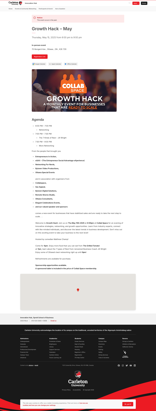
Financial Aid (24, 352)
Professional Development (28, 349)
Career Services (79, 341)
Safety (100, 352)
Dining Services (103, 355)
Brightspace (53, 344)
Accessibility (77, 390)
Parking (100, 349)
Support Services (54, 349)
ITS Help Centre (79, 357)
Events (100, 347)
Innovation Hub (31, 3)
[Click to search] (130, 3)
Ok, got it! (127, 404)
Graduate (23, 344)
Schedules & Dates (55, 341)
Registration (78, 355)
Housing (77, 349)
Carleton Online (54, 355)
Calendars (52, 352)
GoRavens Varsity (127, 347)
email (36, 365)
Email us (53, 321)
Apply (135, 3)
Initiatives (23, 357)
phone (31, 365)
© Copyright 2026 (88, 390)
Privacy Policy (66, 390)
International (24, 347)
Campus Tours (24, 355)
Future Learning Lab (55, 357)
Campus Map (102, 341)
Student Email (79, 347)
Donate (144, 3)
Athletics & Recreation (129, 344)
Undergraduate (24, 341)
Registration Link (39, 57)
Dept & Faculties (80, 344)
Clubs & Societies (103, 357)
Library (51, 347)
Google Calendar (40, 64)
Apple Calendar (56, 64)
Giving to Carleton (127, 341)
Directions (101, 344)
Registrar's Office (80, 352)
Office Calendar (72, 64)
